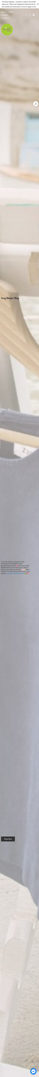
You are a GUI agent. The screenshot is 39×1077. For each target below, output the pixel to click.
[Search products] (35, 103)
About (11, 12)
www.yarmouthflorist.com (15, 573)
